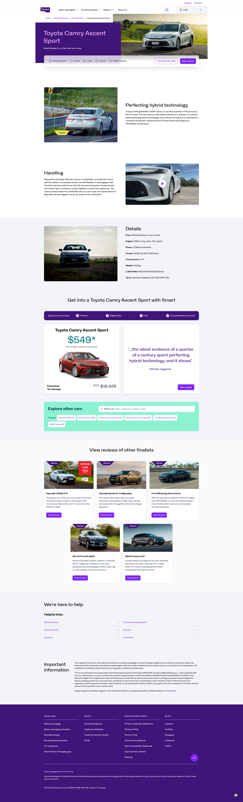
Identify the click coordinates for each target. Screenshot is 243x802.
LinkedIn (169, 724)
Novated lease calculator (56, 740)
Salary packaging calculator (57, 729)
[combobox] (154, 409)
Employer (198, 3)
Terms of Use (131, 735)
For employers (51, 746)
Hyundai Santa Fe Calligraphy (138, 418)
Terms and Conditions (135, 740)
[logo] (45, 10)
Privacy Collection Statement (139, 724)
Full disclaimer (170, 691)
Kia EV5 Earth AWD (86, 418)
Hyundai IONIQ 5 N (66, 418)
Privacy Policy (131, 729)
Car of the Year (77, 18)
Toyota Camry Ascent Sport (110, 418)
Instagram (169, 735)
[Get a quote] (161, 359)
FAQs (87, 740)
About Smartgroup (93, 724)
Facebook (170, 740)
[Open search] (166, 9)
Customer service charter (96, 735)
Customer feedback (93, 729)
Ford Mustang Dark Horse (165, 418)
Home (48, 18)
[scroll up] (194, 758)
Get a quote (188, 61)
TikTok (168, 746)
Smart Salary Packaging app (57, 752)
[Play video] (162, 184)
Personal (187, 3)
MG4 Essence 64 (56, 424)
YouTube (169, 729)
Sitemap (129, 757)
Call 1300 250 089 (166, 61)
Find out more (54, 515)
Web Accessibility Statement (138, 746)
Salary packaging (52, 724)
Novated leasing (61, 18)
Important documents (135, 752)
